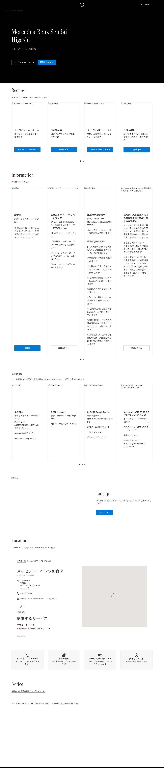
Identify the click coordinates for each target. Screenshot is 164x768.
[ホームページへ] (82, 4)
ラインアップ (104, 512)
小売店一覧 (21, 561)
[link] (24, 588)
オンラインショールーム (24, 62)
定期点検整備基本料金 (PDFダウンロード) (28, 691)
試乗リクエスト (46, 62)
